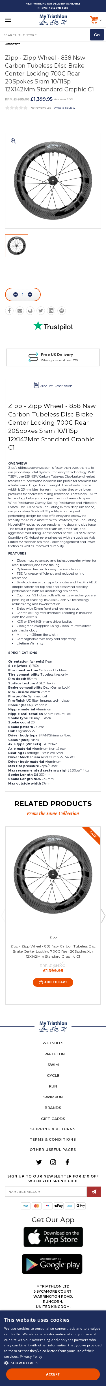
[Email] (20, 310)
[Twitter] (40, 310)
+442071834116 (58, 8)
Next (103, 915)
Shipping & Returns (52, 1129)
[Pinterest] (61, 310)
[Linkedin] (51, 310)
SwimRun (53, 1097)
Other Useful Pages (53, 1150)
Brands (53, 1107)
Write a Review (64, 107)
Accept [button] (53, 1374)
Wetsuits (53, 1043)
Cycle (53, 1075)
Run (53, 1086)
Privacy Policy (31, 1356)
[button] (53, 1237)
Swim (53, 1064)
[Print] (30, 310)
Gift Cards (53, 1118)
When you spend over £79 (59, 360)
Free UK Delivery (57, 355)
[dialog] (53, 1348)
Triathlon (53, 1054)
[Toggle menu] (14, 19)
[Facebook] (9, 310)
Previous (3, 915)
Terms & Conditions (53, 1139)
